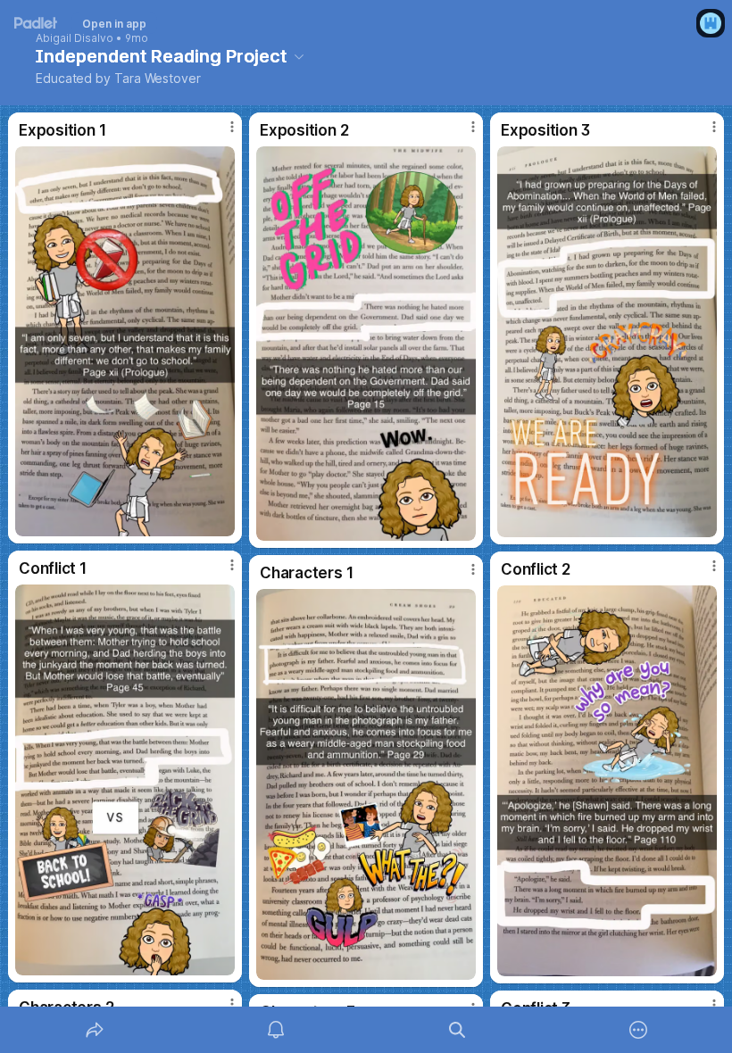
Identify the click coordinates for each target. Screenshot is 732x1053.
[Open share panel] (94, 1030)
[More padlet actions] (638, 1030)
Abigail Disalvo (74, 38)
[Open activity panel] (276, 1030)
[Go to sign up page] (710, 23)
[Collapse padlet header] (299, 56)
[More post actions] (220, 134)
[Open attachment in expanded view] (125, 341)
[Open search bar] (457, 1029)
